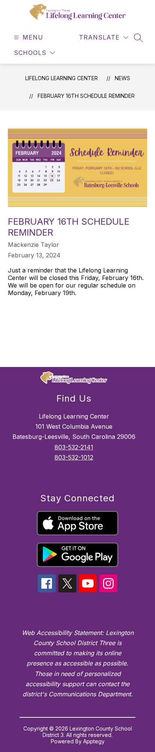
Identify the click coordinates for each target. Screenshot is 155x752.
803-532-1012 (74, 457)
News (122, 78)
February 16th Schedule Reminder (86, 96)
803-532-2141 (74, 447)
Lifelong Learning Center (61, 78)
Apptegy (94, 741)
